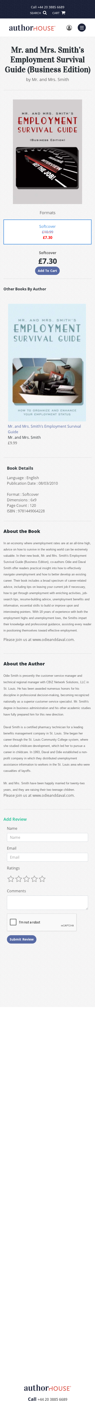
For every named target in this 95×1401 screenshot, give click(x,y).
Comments (16, 890)
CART (56, 13)
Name (12, 828)
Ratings (13, 868)
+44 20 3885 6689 (51, 7)
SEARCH (36, 13)
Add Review (15, 819)
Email (11, 848)
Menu (83, 27)
